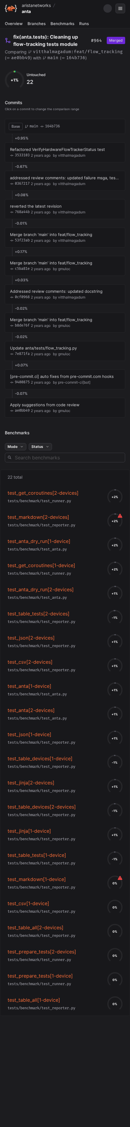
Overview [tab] (14, 23)
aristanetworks (36, 5)
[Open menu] (120, 8)
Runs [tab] (84, 23)
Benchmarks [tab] (62, 23)
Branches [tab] (37, 23)
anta (26, 11)
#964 (96, 40)
